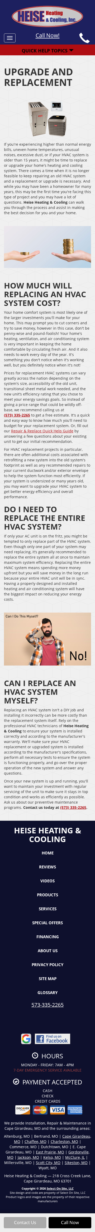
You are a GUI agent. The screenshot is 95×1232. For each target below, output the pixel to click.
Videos (47, 880)
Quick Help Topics (45, 50)
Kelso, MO (52, 1157)
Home (48, 852)
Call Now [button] (70, 1222)
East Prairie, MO (50, 1152)
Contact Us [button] (25, 1222)
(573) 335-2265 (17, 415)
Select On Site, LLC (60, 1188)
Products (47, 894)
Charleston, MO (64, 1141)
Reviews (47, 866)
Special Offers (47, 922)
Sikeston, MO (76, 1162)
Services (47, 908)
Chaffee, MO (35, 1141)
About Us (48, 950)
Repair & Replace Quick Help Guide (42, 430)
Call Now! (48, 35)
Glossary (47, 992)
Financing (47, 936)
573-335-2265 (47, 1004)
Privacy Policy (47, 964)
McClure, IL (75, 1157)
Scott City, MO (48, 1162)
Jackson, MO (28, 1157)
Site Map (47, 978)
